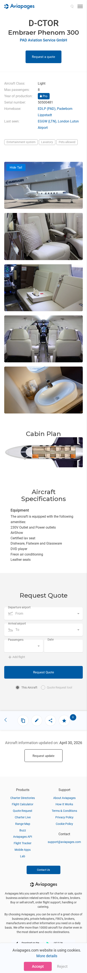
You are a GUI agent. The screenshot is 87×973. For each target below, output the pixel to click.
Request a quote (43, 57)
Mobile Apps (23, 849)
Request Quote (43, 672)
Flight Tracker (22, 843)
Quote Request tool (59, 687)
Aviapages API (22, 836)
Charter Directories (22, 798)
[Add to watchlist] (64, 720)
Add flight (18, 657)
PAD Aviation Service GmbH (43, 40)
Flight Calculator (22, 804)
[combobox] (43, 613)
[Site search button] (72, 6)
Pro (45, 96)
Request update (43, 756)
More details (46, 956)
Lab (22, 856)
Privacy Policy (64, 817)
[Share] (50, 720)
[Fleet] (23, 720)
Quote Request (22, 810)
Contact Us (43, 869)
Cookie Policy (64, 823)
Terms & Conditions (64, 810)
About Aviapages (64, 798)
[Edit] (36, 720)
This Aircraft (29, 687)
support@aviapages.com (64, 842)
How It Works (64, 804)
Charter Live (23, 817)
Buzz (22, 830)
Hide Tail (16, 167)
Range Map (22, 823)
